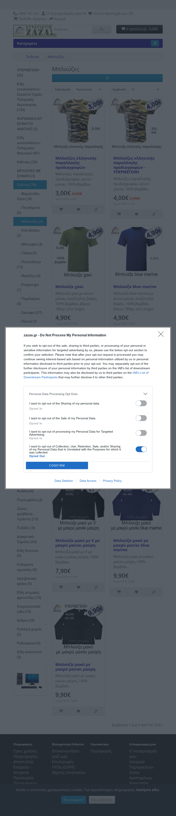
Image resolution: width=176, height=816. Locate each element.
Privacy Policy (112, 480)
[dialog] (88, 408)
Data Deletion (64, 480)
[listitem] (88, 394)
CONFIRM (57, 465)
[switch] (141, 403)
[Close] (162, 335)
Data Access (88, 480)
